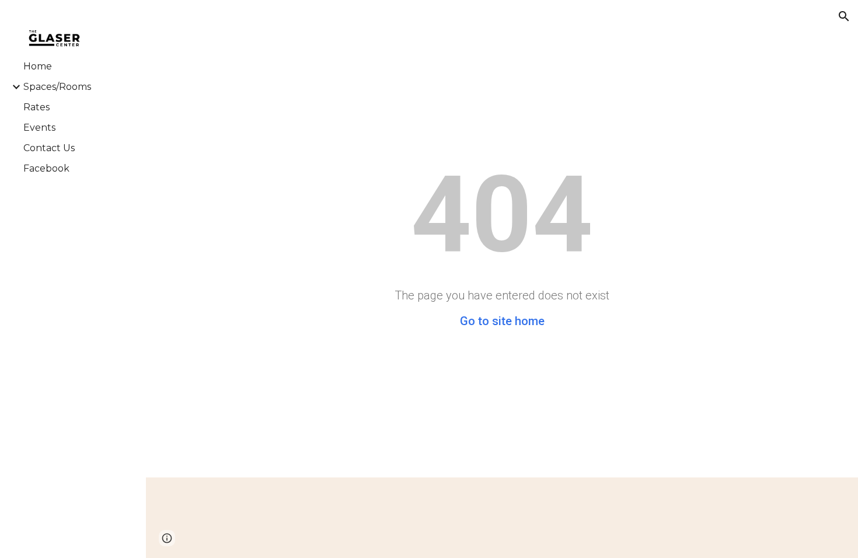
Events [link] (39, 127)
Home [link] (37, 66)
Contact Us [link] (49, 148)
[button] (844, 16)
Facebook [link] (46, 168)
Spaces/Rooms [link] (57, 86)
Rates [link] (36, 107)
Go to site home (502, 321)
